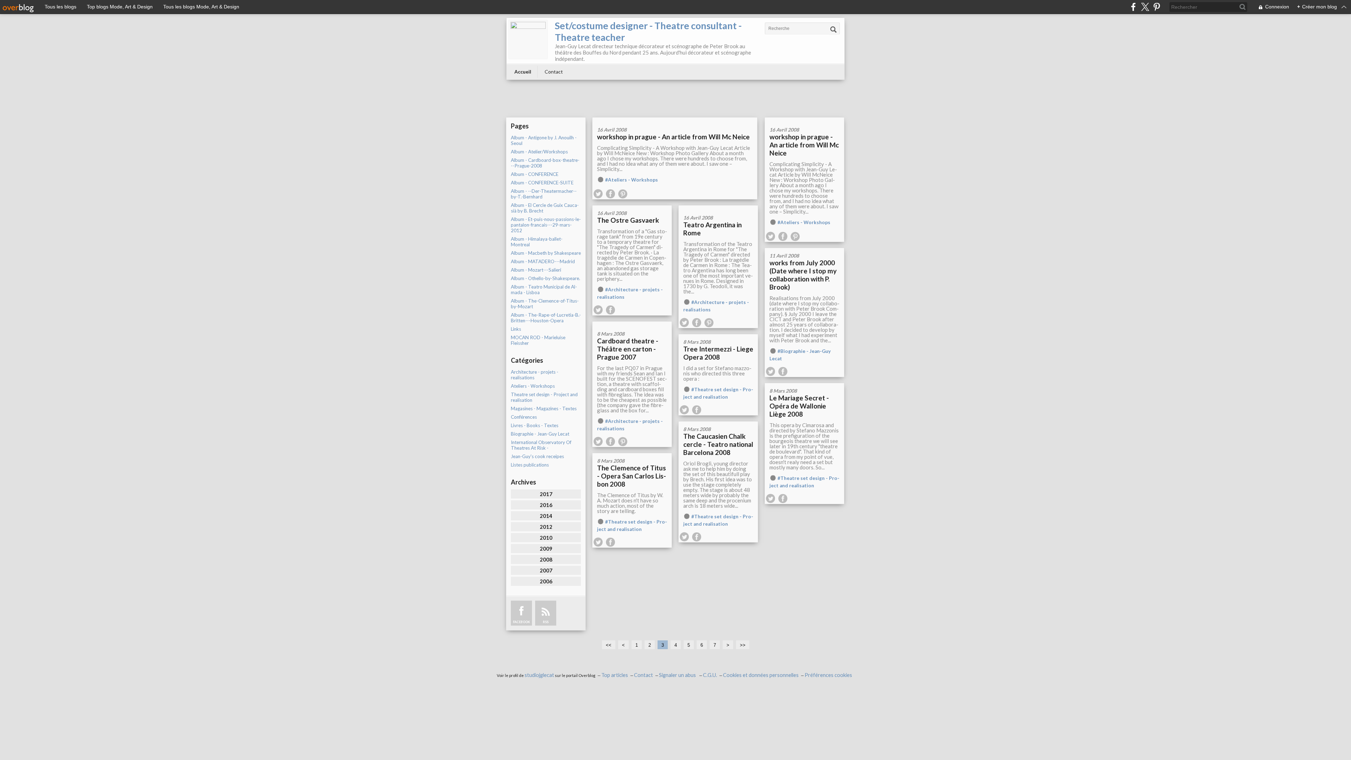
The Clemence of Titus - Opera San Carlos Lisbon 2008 (631, 476)
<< (608, 645)
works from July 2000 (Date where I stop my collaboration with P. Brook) (803, 275)
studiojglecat (539, 675)
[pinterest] (1156, 7)
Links (516, 329)
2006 (546, 581)
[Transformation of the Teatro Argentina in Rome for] (718, 207)
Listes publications (530, 465)
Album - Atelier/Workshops (539, 151)
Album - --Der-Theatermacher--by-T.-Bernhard (544, 194)
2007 (546, 570)
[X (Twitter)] (1145, 7)
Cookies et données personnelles (761, 675)
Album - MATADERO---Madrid (543, 261)
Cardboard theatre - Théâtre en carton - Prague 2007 (627, 349)
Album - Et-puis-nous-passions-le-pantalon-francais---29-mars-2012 (546, 224)
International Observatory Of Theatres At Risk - (541, 445)
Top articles (614, 675)
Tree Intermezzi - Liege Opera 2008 (718, 353)
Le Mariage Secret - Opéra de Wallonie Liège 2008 (799, 406)
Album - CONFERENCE (534, 174)
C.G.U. (710, 675)
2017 (546, 494)
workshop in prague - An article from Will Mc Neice (673, 137)
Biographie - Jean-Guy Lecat (540, 434)
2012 (546, 527)
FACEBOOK (521, 622)
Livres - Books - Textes (534, 425)
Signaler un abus (678, 675)
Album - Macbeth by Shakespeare (546, 253)
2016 (546, 505)
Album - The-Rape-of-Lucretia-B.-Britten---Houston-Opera (546, 317)
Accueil (522, 72)
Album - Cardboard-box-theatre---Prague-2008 (545, 163)
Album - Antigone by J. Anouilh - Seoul (544, 140)
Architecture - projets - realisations (534, 374)
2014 (546, 516)
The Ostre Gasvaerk (628, 220)
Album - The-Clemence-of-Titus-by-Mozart (545, 303)
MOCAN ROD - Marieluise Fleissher (538, 340)
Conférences (524, 417)
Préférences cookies (828, 675)
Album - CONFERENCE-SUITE (542, 182)
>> (743, 645)
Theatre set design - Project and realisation (544, 397)
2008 (546, 559)
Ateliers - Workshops (533, 386)
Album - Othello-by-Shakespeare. (545, 278)
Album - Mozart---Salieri (536, 270)
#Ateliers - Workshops (631, 180)
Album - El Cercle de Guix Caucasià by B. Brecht (545, 208)
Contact (554, 72)
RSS (545, 622)
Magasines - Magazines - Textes (544, 408)
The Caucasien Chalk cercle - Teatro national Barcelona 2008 (718, 444)
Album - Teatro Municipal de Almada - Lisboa (544, 289)
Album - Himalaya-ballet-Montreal (537, 241)
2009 (546, 548)
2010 (546, 537)
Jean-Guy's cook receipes (537, 456)
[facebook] (1133, 7)
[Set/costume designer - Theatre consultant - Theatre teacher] (528, 39)
